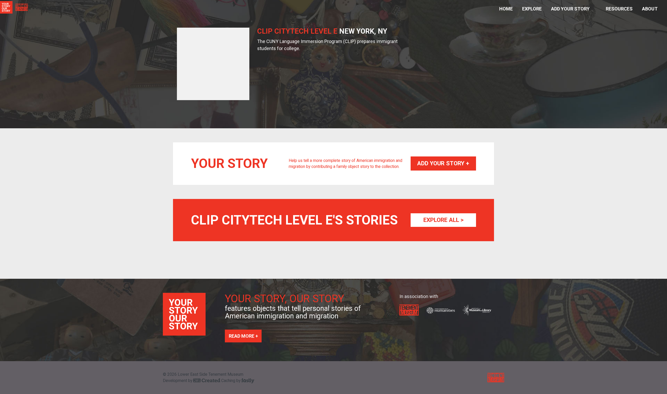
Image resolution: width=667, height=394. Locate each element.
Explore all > (443, 219)
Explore (532, 8)
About (650, 8)
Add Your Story (570, 8)
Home (506, 8)
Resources (619, 8)
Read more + (243, 336)
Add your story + (443, 163)
